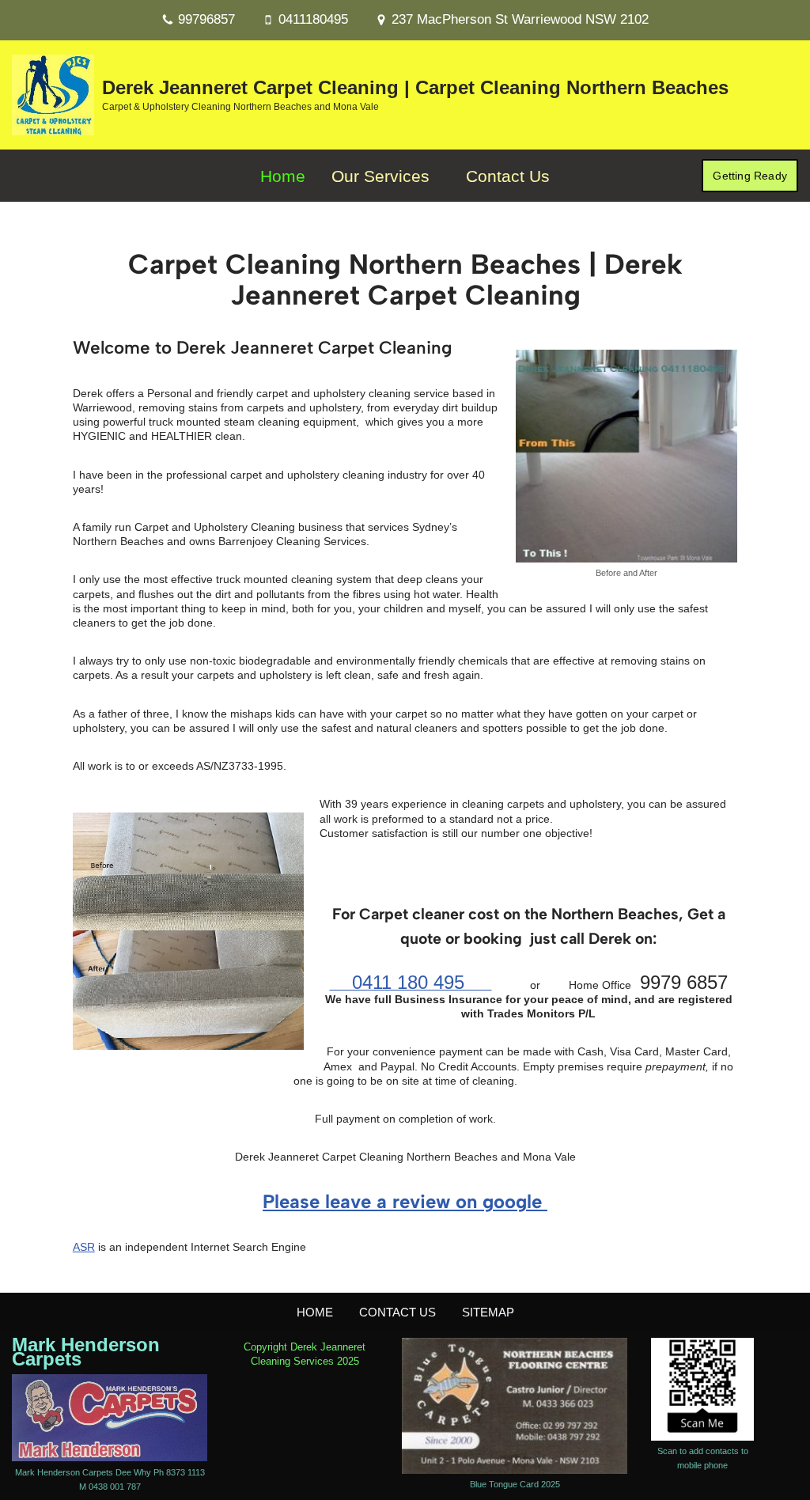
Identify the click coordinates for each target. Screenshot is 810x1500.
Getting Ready (750, 175)
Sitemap (488, 1312)
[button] (436, 175)
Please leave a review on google (405, 1201)
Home (282, 176)
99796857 (206, 19)
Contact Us (508, 176)
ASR (84, 1247)
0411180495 (313, 19)
